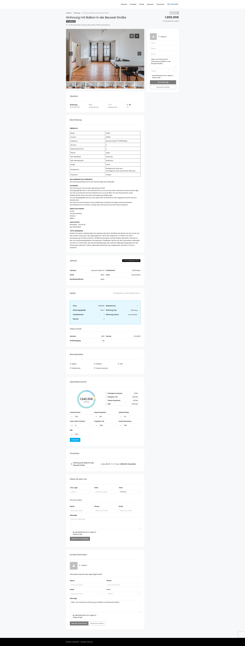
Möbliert (99, 364)
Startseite (124, 4)
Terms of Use (77, 534)
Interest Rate (124, 412)
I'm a (108, 589)
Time (121, 488)
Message (73, 515)
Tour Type (74, 488)
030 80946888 (173, 4)
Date (96, 488)
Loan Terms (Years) (77, 421)
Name (72, 506)
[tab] (131, 36)
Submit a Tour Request (79, 539)
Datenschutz (160, 4)
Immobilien (133, 4)
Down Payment (100, 412)
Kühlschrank (76, 368)
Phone (96, 506)
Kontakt (141, 4)
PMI (71, 430)
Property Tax (99, 421)
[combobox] (80, 492)
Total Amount (75, 412)
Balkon (74, 364)
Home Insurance (125, 421)
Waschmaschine (102, 368)
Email (121, 506)
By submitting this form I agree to (84, 533)
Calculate (75, 440)
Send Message (163, 82)
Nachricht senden (97, 623)
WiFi (121, 364)
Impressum (150, 4)
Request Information (79, 623)
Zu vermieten (71, 21)
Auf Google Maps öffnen (132, 260)
